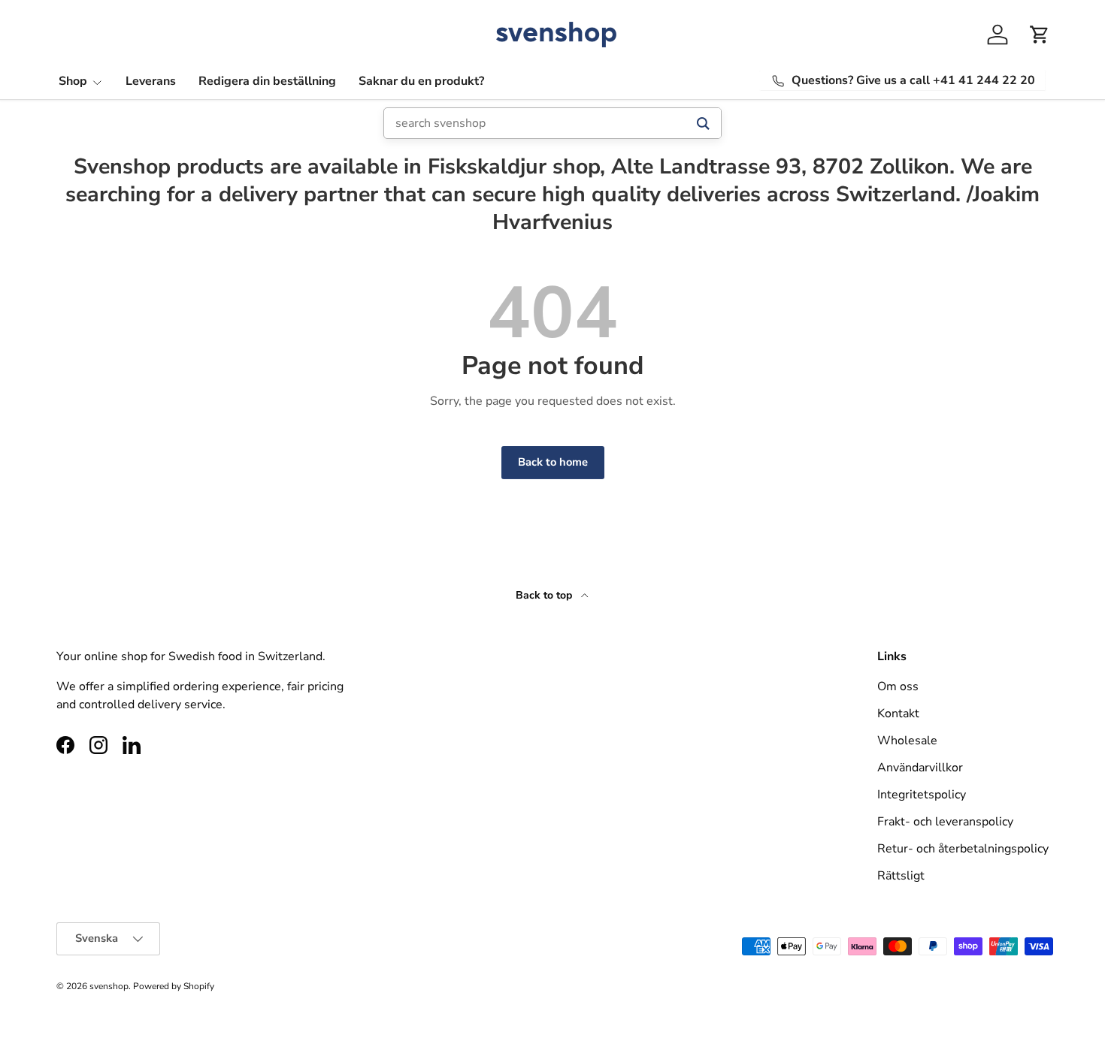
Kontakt (898, 713)
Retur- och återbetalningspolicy (963, 848)
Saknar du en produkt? (421, 81)
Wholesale (907, 740)
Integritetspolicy (921, 794)
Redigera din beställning (267, 81)
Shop (73, 81)
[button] (1039, 34)
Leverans (151, 81)
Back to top (545, 595)
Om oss (898, 686)
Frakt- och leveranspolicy (945, 821)
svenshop (109, 986)
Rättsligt (901, 875)
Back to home (553, 461)
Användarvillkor (920, 767)
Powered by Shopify (173, 986)
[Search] (703, 123)
